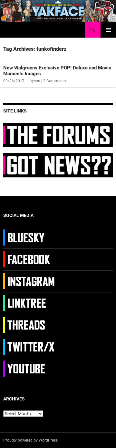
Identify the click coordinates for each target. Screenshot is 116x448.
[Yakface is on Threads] (29, 324)
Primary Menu (108, 30)
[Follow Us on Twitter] (29, 346)
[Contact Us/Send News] (58, 164)
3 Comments (54, 81)
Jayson (33, 81)
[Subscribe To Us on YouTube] (29, 368)
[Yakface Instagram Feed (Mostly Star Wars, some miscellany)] (29, 280)
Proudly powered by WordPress (30, 440)
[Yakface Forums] (58, 134)
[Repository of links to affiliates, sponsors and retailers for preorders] (29, 302)
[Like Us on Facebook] (29, 259)
